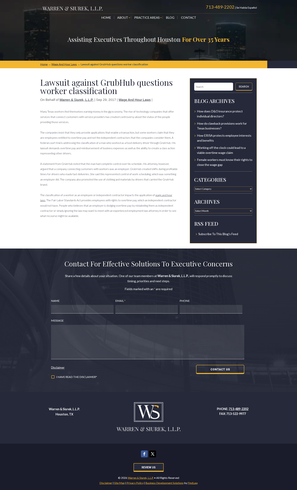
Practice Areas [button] (147, 17)
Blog (170, 17)
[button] (293, 465)
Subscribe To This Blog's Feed (218, 234)
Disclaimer (58, 367)
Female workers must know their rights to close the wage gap (224, 162)
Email (120, 300)
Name (55, 300)
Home (106, 17)
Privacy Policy (135, 483)
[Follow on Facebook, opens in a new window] (144, 453)
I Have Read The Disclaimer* (76, 376)
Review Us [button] (149, 467)
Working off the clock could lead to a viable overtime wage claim (221, 150)
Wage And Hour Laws (135, 100)
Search (244, 86)
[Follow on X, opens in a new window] (152, 453)
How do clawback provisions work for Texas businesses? (222, 126)
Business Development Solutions (164, 483)
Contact (188, 17)
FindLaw (193, 483)
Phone (185, 300)
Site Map (119, 483)
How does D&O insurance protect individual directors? (220, 113)
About (122, 17)
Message (57, 320)
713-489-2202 (220, 6)
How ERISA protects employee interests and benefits (224, 138)
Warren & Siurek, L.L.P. (76, 100)
